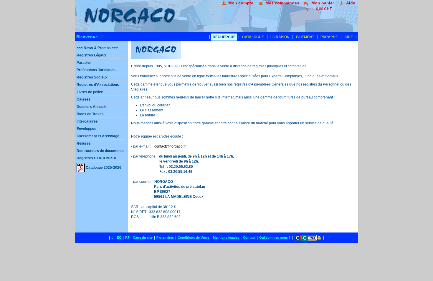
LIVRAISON (280, 37)
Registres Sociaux (92, 77)
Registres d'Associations (98, 85)
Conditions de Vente (193, 237)
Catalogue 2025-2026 (103, 167)
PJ (127, 237)
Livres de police (90, 92)
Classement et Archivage (98, 136)
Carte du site (143, 237)
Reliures (84, 143)
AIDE (348, 37)
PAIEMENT (305, 37)
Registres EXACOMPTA (96, 158)
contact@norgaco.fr (170, 146)
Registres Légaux (91, 55)
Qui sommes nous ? (275, 237)
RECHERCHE (224, 37)
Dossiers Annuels (92, 107)
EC (119, 237)
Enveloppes (86, 129)
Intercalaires (87, 121)
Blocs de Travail (90, 114)
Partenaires (165, 237)
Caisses (83, 99)
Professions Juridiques (96, 70)
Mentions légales (226, 237)
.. (112, 237)
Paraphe (84, 63)
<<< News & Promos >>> (97, 48)
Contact (249, 237)
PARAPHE (329, 37)
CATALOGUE (253, 37)
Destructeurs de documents (100, 151)
